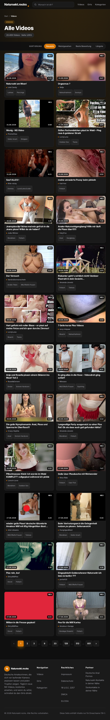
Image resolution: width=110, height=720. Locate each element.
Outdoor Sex (64, 142)
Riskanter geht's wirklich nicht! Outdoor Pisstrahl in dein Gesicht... (78, 277)
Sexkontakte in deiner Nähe (96, 689)
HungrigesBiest (66, 530)
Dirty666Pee (13, 577)
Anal (61, 238)
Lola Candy (12, 87)
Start (6, 16)
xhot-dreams (13, 530)
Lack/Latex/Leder (24, 189)
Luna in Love (13, 480)
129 (66, 643)
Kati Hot (63, 183)
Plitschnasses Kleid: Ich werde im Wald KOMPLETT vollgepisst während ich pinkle (27, 475)
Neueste (50, 46)
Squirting (80, 387)
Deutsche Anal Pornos (96, 674)
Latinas (10, 92)
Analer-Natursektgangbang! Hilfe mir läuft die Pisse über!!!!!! (79, 228)
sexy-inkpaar (65, 329)
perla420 (63, 579)
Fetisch (62, 189)
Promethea (12, 134)
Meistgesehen (64, 46)
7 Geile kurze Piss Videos (71, 325)
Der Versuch (12, 276)
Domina (11, 189)
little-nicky (12, 183)
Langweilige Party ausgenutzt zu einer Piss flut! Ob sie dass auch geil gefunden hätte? (80, 425)
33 (55, 643)
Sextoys (78, 92)
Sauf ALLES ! (12, 179)
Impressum (66, 674)
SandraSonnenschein (17, 280)
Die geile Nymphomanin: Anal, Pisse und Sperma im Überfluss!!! (26, 425)
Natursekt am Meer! (16, 83)
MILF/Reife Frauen (28, 285)
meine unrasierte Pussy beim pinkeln (77, 179)
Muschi (10, 337)
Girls (89, 4)
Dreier (10, 387)
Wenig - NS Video (15, 130)
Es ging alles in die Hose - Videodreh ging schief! (79, 376)
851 (89, 643)
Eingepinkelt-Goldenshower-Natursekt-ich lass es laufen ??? (80, 574)
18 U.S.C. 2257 (68, 687)
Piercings (20, 92)
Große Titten (12, 285)
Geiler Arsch (12, 139)
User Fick (72, 483)
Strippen (24, 139)
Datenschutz (67, 681)
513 (77, 643)
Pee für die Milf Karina (69, 622)
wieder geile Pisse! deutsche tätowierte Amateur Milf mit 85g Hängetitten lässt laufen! (26, 525)
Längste (99, 46)
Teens (75, 142)
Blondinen (11, 238)
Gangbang (70, 238)
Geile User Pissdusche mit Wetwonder (77, 474)
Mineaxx (63, 381)
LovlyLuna (64, 137)
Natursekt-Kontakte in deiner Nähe (96, 682)
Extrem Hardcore (22, 387)
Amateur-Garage (67, 626)
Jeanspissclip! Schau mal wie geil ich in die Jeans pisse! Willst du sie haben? (27, 228)
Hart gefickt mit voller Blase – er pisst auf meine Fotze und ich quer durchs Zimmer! (27, 327)
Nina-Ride (64, 478)
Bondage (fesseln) (66, 631)
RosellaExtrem (14, 381)
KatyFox (63, 233)
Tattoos (71, 288)
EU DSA (65, 701)
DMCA (64, 694)
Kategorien (100, 4)
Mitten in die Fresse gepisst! (20, 622)
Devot (10, 582)
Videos (81, 4)
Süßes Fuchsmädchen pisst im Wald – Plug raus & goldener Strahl (79, 131)
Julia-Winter (13, 233)
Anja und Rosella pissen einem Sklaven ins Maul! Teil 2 (28, 376)
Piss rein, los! (13, 573)
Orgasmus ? (64, 83)
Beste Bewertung (83, 46)
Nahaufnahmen (65, 92)
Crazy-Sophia (13, 431)
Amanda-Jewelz (66, 282)
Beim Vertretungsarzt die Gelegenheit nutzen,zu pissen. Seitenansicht (77, 525)
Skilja (62, 87)
